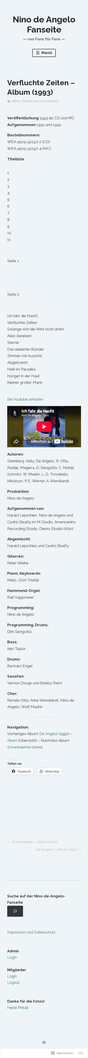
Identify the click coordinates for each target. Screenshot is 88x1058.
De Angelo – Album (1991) (57, 850)
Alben (12, 740)
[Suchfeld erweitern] (15, 911)
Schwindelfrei (19, 747)
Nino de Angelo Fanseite (44, 24)
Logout (13, 982)
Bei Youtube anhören (25, 399)
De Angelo (48, 733)
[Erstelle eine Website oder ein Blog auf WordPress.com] (44, 1042)
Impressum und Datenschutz (31, 932)
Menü (46, 52)
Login (12, 957)
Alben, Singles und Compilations (35, 101)
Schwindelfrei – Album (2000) (32, 843)
